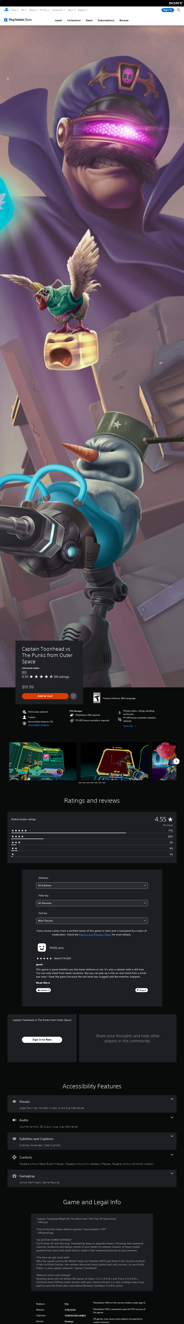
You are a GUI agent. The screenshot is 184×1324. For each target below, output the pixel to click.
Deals (89, 20)
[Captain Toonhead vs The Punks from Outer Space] (43, 761)
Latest (58, 20)
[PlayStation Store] (18, 19)
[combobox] (92, 885)
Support (81, 10)
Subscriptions (106, 20)
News (70, 10)
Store (13, 10)
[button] (38, 725)
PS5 (22, 10)
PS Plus (43, 10)
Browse (123, 20)
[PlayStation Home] (6, 10)
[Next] (176, 761)
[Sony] (176, 5)
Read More (43, 982)
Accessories (57, 10)
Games (32, 10)
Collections (74, 20)
